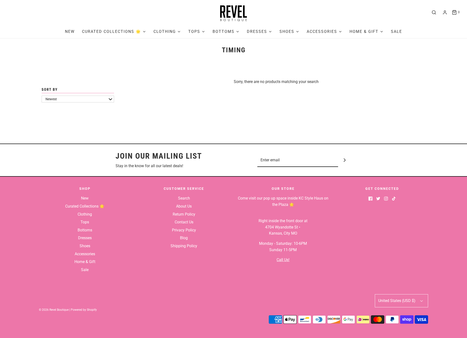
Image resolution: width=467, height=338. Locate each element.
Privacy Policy (184, 230)
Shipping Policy (184, 246)
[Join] (344, 160)
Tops (85, 222)
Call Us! (283, 259)
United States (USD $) (397, 300)
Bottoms (85, 230)
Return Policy (184, 214)
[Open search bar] (434, 12)
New (70, 31)
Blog (184, 238)
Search (184, 198)
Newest (51, 99)
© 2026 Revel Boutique (54, 309)
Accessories (85, 254)
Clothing (85, 214)
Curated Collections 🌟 (84, 206)
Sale (396, 31)
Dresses (85, 238)
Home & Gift (84, 261)
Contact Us (184, 222)
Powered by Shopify (84, 309)
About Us (184, 206)
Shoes (85, 246)
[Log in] (445, 12)
